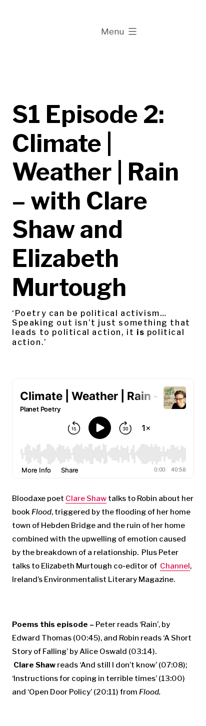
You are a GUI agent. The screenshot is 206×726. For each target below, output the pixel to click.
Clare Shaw (86, 498)
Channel (175, 566)
